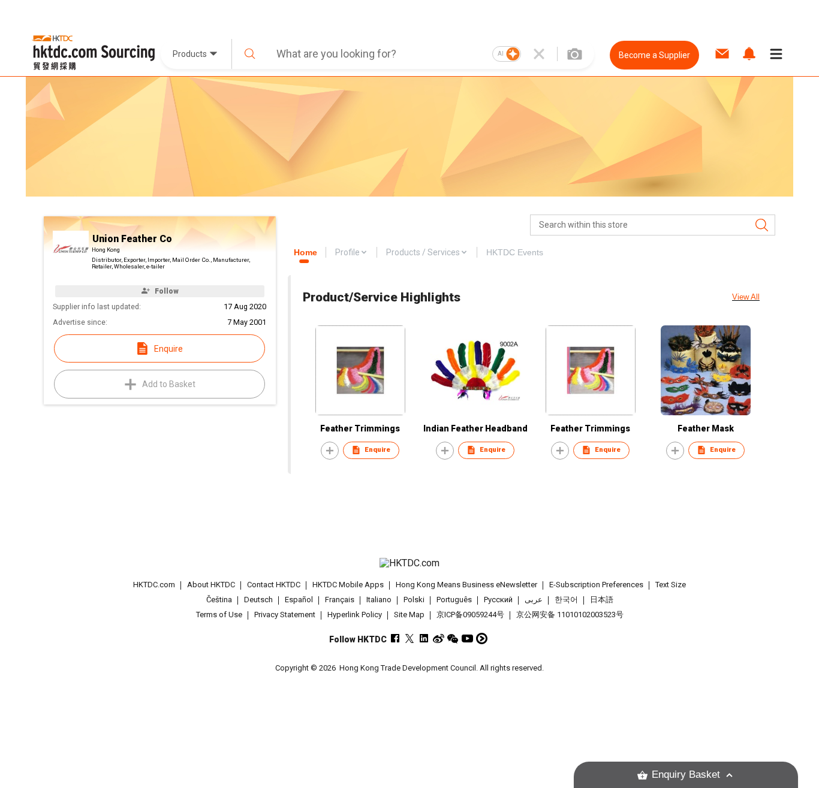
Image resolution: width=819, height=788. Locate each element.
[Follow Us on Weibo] (438, 638)
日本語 (601, 599)
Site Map (409, 614)
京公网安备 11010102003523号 (570, 614)
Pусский (498, 599)
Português (454, 599)
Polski (414, 599)
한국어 (566, 599)
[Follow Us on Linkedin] (424, 638)
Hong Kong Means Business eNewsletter (466, 584)
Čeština (219, 599)
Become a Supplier (654, 55)
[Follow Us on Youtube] (467, 638)
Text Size (670, 584)
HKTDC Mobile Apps (348, 584)
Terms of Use (219, 614)
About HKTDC (211, 584)
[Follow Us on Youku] (481, 638)
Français (339, 599)
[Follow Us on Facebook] (395, 638)
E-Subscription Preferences (596, 584)
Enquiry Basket (686, 774)
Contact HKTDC (273, 584)
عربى (534, 599)
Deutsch (258, 599)
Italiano (379, 599)
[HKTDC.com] (409, 563)
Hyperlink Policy (354, 614)
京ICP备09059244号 (470, 614)
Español (299, 599)
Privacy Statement (284, 614)
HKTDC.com (154, 584)
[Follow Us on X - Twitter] (409, 638)
